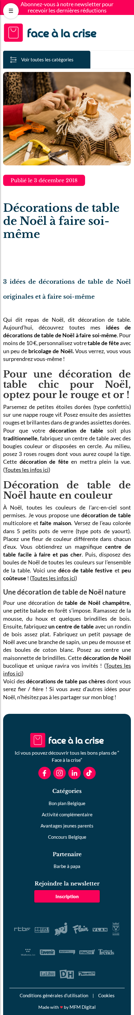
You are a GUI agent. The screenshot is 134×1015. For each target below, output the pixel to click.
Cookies (106, 995)
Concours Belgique (67, 837)
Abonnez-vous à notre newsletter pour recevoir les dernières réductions (67, 7)
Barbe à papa (67, 866)
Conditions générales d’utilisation (54, 995)
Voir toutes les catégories (47, 59)
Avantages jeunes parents (67, 825)
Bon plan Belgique (67, 803)
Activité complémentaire (67, 814)
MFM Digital (82, 1007)
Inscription (67, 896)
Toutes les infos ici (27, 469)
